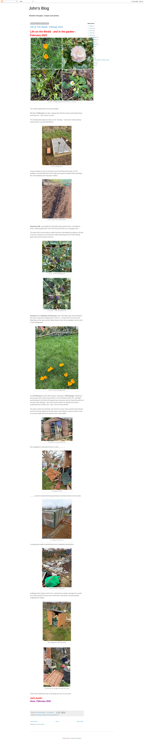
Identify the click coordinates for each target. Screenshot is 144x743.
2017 (90, 77)
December (94, 37)
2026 (90, 26)
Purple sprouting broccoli (52, 714)
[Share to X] (61, 712)
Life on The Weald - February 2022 (46, 27)
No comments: (50, 712)
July (92, 48)
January (93, 65)
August (93, 46)
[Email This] (57, 712)
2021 (90, 68)
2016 (90, 79)
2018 (90, 75)
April (92, 55)
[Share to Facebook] (63, 712)
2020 (90, 70)
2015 (90, 82)
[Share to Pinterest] (64, 712)
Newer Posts (34, 721)
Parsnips (39, 714)
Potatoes (44, 714)
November (94, 39)
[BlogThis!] (59, 712)
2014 (90, 84)
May (92, 53)
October (93, 42)
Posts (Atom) (40, 724)
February (93, 62)
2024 (90, 30)
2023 (90, 33)
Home (57, 721)
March (92, 58)
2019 (90, 72)
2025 (90, 28)
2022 (90, 35)
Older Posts (80, 721)
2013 (90, 86)
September (94, 44)
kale (36, 714)
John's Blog (39, 8)
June (92, 51)
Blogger (79, 738)
